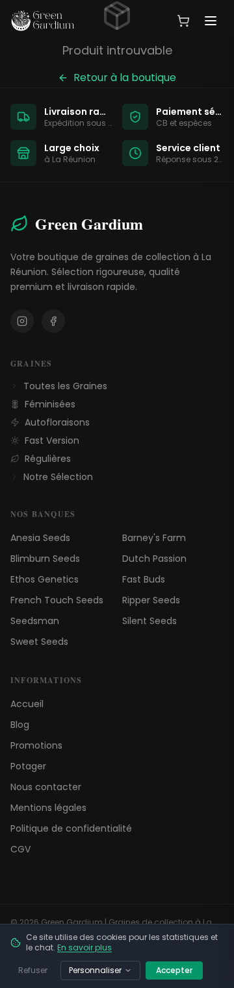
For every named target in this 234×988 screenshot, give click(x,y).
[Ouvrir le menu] (211, 21)
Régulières (48, 458)
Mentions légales (48, 807)
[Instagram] (22, 321)
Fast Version (52, 440)
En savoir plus (84, 947)
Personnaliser (95, 970)
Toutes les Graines (65, 386)
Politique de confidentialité (71, 828)
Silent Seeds (149, 620)
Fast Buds (143, 579)
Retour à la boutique (124, 77)
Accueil (27, 703)
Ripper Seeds (151, 600)
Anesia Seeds (40, 537)
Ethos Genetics (44, 579)
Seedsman (34, 620)
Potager (28, 766)
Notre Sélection (58, 476)
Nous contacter (45, 786)
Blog (19, 724)
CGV (20, 849)
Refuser (32, 970)
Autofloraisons (57, 422)
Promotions (36, 745)
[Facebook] (53, 321)
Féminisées (50, 404)
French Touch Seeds (56, 600)
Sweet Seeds (39, 641)
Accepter (174, 970)
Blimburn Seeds (45, 558)
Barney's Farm (154, 537)
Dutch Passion (154, 558)
